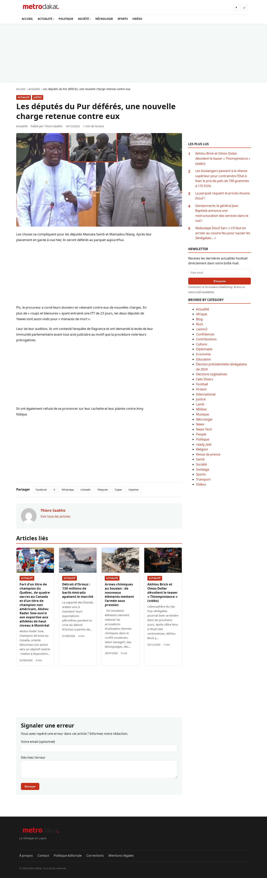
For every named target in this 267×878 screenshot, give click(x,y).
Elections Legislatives (211, 374)
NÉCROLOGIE (104, 19)
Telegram (102, 489)
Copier (118, 489)
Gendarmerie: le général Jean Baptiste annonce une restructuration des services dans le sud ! (221, 213)
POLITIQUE (66, 19)
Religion (202, 449)
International (205, 394)
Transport (203, 479)
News (200, 424)
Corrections (95, 855)
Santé (200, 459)
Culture (201, 344)
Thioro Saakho (53, 126)
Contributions (206, 339)
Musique (202, 414)
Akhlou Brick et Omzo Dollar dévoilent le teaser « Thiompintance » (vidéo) (162, 592)
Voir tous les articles (55, 516)
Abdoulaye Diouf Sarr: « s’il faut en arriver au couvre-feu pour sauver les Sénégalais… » (222, 233)
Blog (199, 319)
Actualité (23, 97)
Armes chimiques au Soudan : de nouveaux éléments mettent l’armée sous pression (119, 594)
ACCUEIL (27, 19)
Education (203, 359)
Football (202, 384)
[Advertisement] (133, 53)
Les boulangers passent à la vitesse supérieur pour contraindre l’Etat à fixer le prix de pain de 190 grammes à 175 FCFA (222, 178)
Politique (202, 439)
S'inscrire (219, 281)
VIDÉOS (137, 19)
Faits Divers (204, 379)
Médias (201, 409)
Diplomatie (204, 349)
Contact (43, 855)
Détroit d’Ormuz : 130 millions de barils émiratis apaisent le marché (77, 590)
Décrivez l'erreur (33, 757)
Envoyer (30, 786)
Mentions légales (121, 855)
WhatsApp (68, 489)
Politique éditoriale (68, 855)
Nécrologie (204, 419)
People (201, 434)
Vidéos (201, 484)
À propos (26, 855)
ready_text (203, 444)
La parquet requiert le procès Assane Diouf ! (222, 195)
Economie (203, 354)
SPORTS (123, 19)
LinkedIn (86, 489)
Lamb (200, 404)
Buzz (199, 324)
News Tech (204, 429)
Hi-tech (201, 389)
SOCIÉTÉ (83, 19)
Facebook (41, 489)
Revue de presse (208, 454)
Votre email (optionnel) (38, 741)
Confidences (205, 334)
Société (201, 464)
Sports (201, 474)
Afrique (201, 314)
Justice (38, 97)
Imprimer (134, 489)
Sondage (202, 469)
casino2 (201, 329)
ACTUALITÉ (45, 19)
